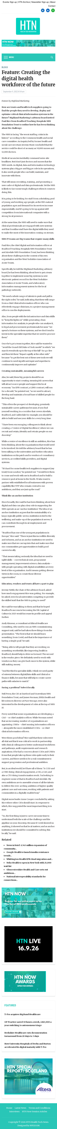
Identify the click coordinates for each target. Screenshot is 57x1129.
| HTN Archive (23, 1)
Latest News (20, 1108)
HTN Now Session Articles (34, 1111)
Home (9, 1108)
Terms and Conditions (39, 1108)
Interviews (14, 1111)
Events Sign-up (10, 1)
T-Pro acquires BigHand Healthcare (22, 1014)
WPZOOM (35, 1125)
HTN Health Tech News (37, 1122)
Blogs (5, 67)
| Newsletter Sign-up (39, 1)
